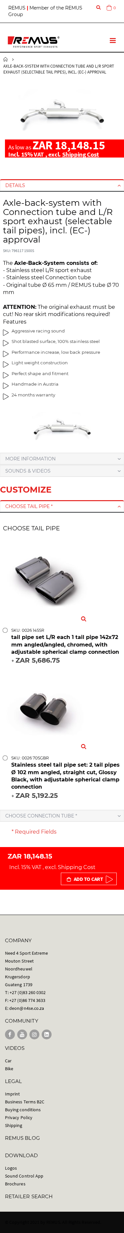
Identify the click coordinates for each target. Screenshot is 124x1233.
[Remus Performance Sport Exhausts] (33, 42)
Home (5, 59)
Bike (9, 1069)
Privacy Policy (18, 1117)
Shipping (13, 1125)
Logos (11, 1168)
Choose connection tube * (41, 816)
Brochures (15, 1184)
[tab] (62, 185)
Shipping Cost (80, 154)
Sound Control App (24, 1176)
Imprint (12, 1094)
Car (8, 1061)
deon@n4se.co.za (26, 1008)
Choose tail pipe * (29, 506)
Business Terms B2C (24, 1102)
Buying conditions (23, 1110)
